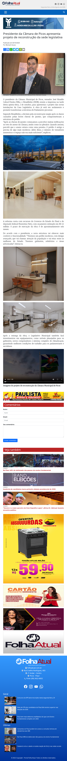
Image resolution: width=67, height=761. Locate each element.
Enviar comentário (10, 440)
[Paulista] (33, 396)
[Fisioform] (33, 23)
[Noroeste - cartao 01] (33, 596)
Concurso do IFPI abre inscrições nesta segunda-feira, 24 (36, 698)
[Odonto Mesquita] (33, 619)
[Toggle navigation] (5, 12)
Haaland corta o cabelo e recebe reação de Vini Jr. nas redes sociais (39, 746)
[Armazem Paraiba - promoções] (33, 549)
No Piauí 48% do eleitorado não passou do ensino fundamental (38, 737)
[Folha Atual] (33, 642)
